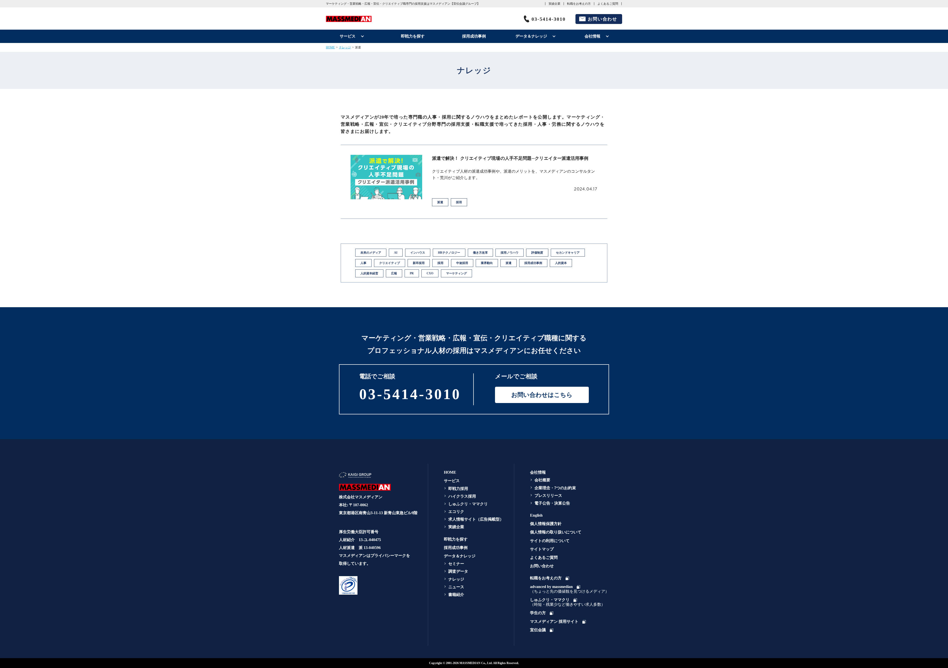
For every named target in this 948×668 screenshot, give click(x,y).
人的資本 (561, 263)
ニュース (456, 587)
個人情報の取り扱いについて (555, 532)
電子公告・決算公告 (552, 503)
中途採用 (462, 263)
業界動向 (487, 263)
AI (395, 252)
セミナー (456, 564)
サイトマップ (542, 549)
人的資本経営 (369, 273)
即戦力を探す (413, 36)
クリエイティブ (389, 263)
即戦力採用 (458, 488)
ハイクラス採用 (462, 496)
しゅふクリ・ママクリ (468, 504)
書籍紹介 (456, 594)
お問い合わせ (602, 19)
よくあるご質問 (607, 3)
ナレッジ (345, 47)
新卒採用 (419, 263)
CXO (430, 273)
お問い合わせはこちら (542, 395)
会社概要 (542, 480)
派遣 (509, 263)
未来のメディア (370, 252)
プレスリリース (548, 495)
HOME (330, 47)
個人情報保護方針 (546, 524)
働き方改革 (480, 252)
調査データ (458, 571)
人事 (363, 263)
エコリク (456, 511)
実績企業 (554, 3)
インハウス (417, 252)
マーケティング (456, 273)
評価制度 (537, 252)
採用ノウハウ (509, 252)
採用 (440, 263)
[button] (377, 585)
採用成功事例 (474, 36)
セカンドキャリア (568, 252)
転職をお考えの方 (579, 3)
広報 (394, 273)
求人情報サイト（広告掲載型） (476, 519)
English (536, 515)
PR (412, 273)
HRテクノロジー (449, 252)
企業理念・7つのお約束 (555, 488)
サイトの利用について (550, 541)
